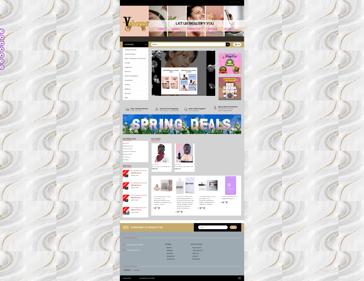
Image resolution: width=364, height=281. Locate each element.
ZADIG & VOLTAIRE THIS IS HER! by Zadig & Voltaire (193, 197)
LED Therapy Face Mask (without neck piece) (190, 166)
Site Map (126, 160)
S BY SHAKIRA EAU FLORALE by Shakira (166, 197)
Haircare (128, 72)
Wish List (196, 253)
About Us (126, 143)
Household (128, 80)
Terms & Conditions (129, 151)
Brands (176, 29)
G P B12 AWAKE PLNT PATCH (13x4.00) (234, 197)
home (161, 29)
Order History (197, 250)
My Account (197, 248)
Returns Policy (127, 154)
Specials (212, 29)
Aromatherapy (130, 54)
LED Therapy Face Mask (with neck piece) (166, 166)
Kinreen (136, 270)
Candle (127, 63)
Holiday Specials (130, 50)
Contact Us (193, 29)
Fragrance (128, 67)
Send (233, 227)
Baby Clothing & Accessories (135, 58)
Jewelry (127, 85)
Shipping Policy (128, 146)
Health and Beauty (131, 76)
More (126, 98)
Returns (195, 256)
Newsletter (171, 256)
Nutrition (128, 93)
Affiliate (170, 250)
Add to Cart (134, 175)
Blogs (228, 29)
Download (196, 259)
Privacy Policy (127, 149)
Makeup (127, 89)
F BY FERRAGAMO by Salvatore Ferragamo (213, 197)
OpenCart (135, 278)
